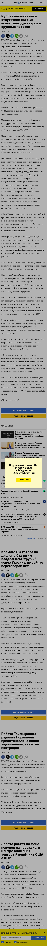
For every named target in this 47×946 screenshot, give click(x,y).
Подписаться (23, 480)
